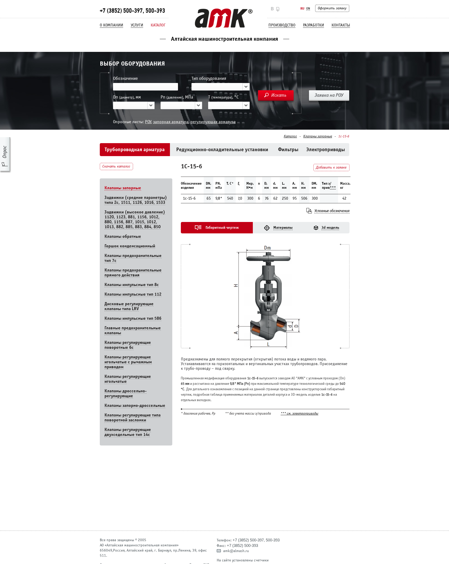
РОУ (148, 121)
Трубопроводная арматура (135, 149)
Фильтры (288, 149)
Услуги (137, 25)
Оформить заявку (332, 8)
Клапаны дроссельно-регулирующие (125, 393)
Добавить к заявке (331, 167)
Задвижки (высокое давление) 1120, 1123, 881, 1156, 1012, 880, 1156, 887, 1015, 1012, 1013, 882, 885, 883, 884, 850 (134, 219)
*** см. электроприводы (299, 413)
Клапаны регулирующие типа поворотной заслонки (132, 417)
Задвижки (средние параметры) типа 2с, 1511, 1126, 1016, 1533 (135, 200)
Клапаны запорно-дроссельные (134, 405)
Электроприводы (325, 149)
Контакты (341, 25)
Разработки (313, 25)
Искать (278, 95)
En (308, 8)
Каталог (158, 25)
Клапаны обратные (122, 236)
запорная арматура (171, 121)
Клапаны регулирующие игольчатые (127, 379)
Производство (281, 25)
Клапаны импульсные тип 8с (131, 284)
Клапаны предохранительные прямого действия (133, 272)
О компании (111, 25)
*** (333, 187)
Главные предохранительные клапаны (132, 330)
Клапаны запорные (317, 136)
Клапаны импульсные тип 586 (132, 318)
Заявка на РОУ (329, 95)
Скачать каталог (116, 166)
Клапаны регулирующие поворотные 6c (127, 345)
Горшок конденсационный (129, 245)
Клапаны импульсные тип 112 (132, 294)
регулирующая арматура (213, 121)
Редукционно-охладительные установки (222, 149)
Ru (302, 8)
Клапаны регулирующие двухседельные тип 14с (127, 432)
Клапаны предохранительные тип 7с (133, 258)
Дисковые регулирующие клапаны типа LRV (129, 306)
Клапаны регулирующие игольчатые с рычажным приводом (128, 361)
